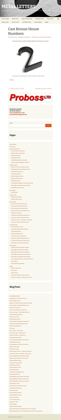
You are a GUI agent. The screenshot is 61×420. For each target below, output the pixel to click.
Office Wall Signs (13, 404)
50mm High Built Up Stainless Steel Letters (19, 344)
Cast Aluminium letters (16, 174)
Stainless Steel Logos (16, 155)
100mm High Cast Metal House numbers (19, 249)
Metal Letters (15, 18)
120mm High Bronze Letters (16, 395)
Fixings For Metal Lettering (15, 406)
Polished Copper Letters (16, 199)
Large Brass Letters (14, 401)
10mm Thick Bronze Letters (16, 392)
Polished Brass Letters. (15, 383)
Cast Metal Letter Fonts (15, 374)
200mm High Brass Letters (15, 367)
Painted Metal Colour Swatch (17, 187)
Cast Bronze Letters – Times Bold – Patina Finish (21, 219)
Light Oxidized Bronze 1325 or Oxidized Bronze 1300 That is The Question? (26, 411)
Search (11, 123)
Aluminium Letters (39, 18)
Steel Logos (12, 328)
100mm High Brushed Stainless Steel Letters (19, 376)
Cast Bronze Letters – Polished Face (18, 335)
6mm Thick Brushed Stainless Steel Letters (19, 339)
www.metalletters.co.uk (17, 112)
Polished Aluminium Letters (44, 88)
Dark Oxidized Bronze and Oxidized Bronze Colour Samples (23, 408)
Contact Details (5, 18)
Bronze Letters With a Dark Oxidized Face (20, 210)
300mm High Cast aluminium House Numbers (20, 256)
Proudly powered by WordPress (15, 417)
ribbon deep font (47, 37)
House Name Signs (14, 390)
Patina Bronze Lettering (16, 213)
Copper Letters (5, 22)
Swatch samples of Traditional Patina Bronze (19, 305)
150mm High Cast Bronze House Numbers (20, 252)
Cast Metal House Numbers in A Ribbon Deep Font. (22, 183)
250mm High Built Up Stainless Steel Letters (19, 379)
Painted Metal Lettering (15, 342)
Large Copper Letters (14, 316)
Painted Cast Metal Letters (17, 178)
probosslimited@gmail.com (18, 114)
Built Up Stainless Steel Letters (18, 153)
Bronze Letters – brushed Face (16, 330)
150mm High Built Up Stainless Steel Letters (19, 381)
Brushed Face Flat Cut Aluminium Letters (20, 167)
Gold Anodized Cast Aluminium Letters (18, 385)
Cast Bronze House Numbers (16, 362)
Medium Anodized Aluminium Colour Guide (19, 358)
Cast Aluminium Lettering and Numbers (19, 229)
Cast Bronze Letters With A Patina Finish (20, 222)
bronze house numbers (38, 37)
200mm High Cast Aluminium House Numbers (21, 185)
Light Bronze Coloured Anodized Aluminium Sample (21, 303)
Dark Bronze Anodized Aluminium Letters (19, 323)
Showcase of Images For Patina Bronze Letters (21, 277)
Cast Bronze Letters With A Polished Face (20, 215)
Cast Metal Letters (26, 22)
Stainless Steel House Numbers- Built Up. (20, 162)
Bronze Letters (15, 22)
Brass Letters (50, 18)
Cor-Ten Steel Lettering (15, 399)
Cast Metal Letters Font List (17, 226)
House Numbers (38, 22)
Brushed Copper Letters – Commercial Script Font (21, 351)
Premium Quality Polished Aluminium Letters (19, 356)
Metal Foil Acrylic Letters (15, 307)
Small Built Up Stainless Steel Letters (19, 160)
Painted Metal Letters (16, 157)
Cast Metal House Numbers (15, 337)
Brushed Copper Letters (16, 197)
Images (46, 22)
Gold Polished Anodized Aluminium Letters (20, 169)
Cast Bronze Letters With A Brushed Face (20, 217)
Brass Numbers (14, 192)
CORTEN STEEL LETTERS (16, 88)
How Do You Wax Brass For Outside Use (18, 310)
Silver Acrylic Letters (14, 397)
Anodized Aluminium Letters (17, 176)
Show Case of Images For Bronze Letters (20, 275)
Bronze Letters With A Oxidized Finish (19, 208)
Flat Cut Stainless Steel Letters (18, 151)
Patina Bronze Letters (14, 349)
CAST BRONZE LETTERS (15, 296)
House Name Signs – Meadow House (18, 333)
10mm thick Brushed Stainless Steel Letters (19, 321)
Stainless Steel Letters (27, 18)
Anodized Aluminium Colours (16, 314)
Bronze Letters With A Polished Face (19, 203)
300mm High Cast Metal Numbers (17, 372)
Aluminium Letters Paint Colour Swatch (18, 298)
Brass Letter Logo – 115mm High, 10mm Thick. (20, 312)
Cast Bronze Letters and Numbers (18, 236)
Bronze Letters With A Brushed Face (19, 206)
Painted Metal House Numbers (17, 263)
